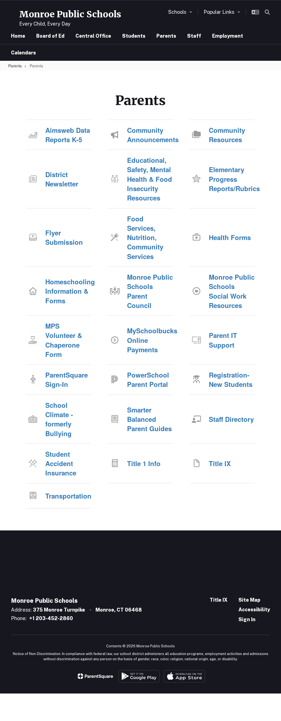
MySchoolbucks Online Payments (150, 340)
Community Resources (227, 134)
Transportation (68, 495)
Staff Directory (231, 419)
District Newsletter (61, 179)
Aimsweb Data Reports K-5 (67, 134)
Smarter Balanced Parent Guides (149, 419)
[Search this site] (267, 12)
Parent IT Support (223, 340)
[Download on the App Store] (184, 676)
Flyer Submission (64, 237)
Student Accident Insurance (60, 463)
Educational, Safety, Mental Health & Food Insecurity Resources (149, 178)
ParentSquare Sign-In (66, 379)
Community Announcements (150, 134)
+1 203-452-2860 (51, 618)
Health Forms (230, 237)
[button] (180, 12)
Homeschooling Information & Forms (68, 291)
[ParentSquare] (95, 676)
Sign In (246, 619)
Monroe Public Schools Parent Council (150, 291)
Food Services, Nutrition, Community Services (145, 237)
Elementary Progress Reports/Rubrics (232, 179)
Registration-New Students (230, 379)
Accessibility (254, 609)
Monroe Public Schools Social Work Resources (232, 291)
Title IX (220, 463)
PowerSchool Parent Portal (148, 379)
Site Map (249, 600)
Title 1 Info (144, 463)
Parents (15, 65)
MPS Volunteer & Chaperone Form (63, 340)
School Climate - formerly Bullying (59, 419)
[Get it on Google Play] (139, 676)
